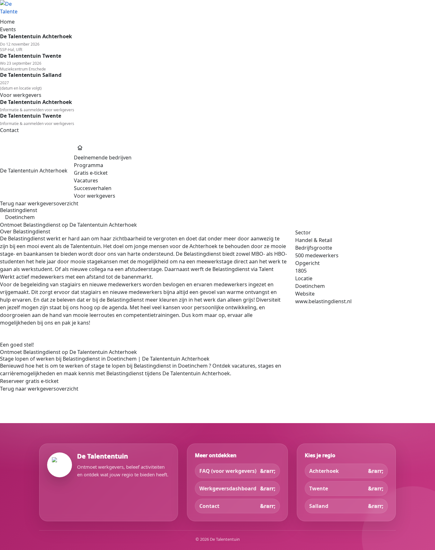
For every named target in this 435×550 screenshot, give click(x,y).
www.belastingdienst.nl (323, 301)
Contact (209, 506)
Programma (88, 165)
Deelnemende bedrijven (103, 157)
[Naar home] (217, 9)
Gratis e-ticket (91, 172)
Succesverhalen (92, 188)
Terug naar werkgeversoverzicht (39, 203)
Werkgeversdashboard (227, 488)
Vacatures (86, 180)
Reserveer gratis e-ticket (29, 381)
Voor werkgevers (94, 195)
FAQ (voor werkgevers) (227, 470)
